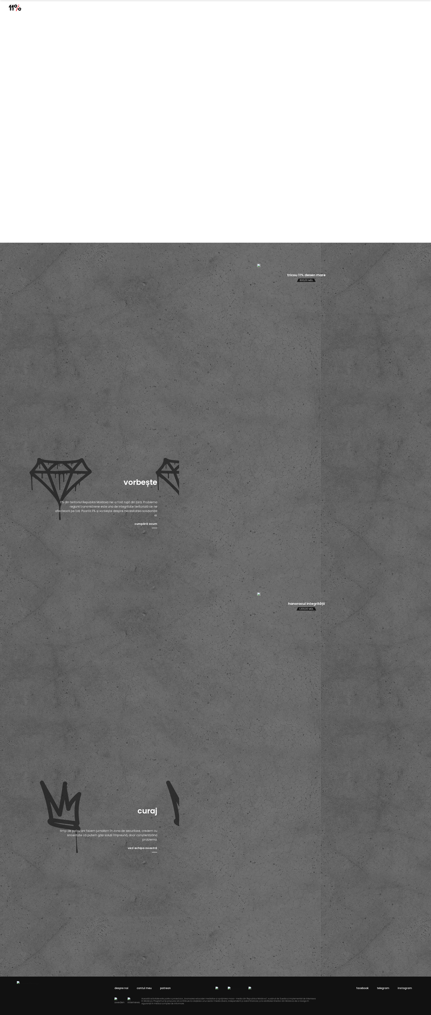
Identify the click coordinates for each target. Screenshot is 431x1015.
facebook (362, 988)
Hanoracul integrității (306, 603)
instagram (405, 988)
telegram (383, 988)
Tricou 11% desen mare (306, 275)
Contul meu (144, 988)
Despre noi (121, 988)
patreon (165, 988)
